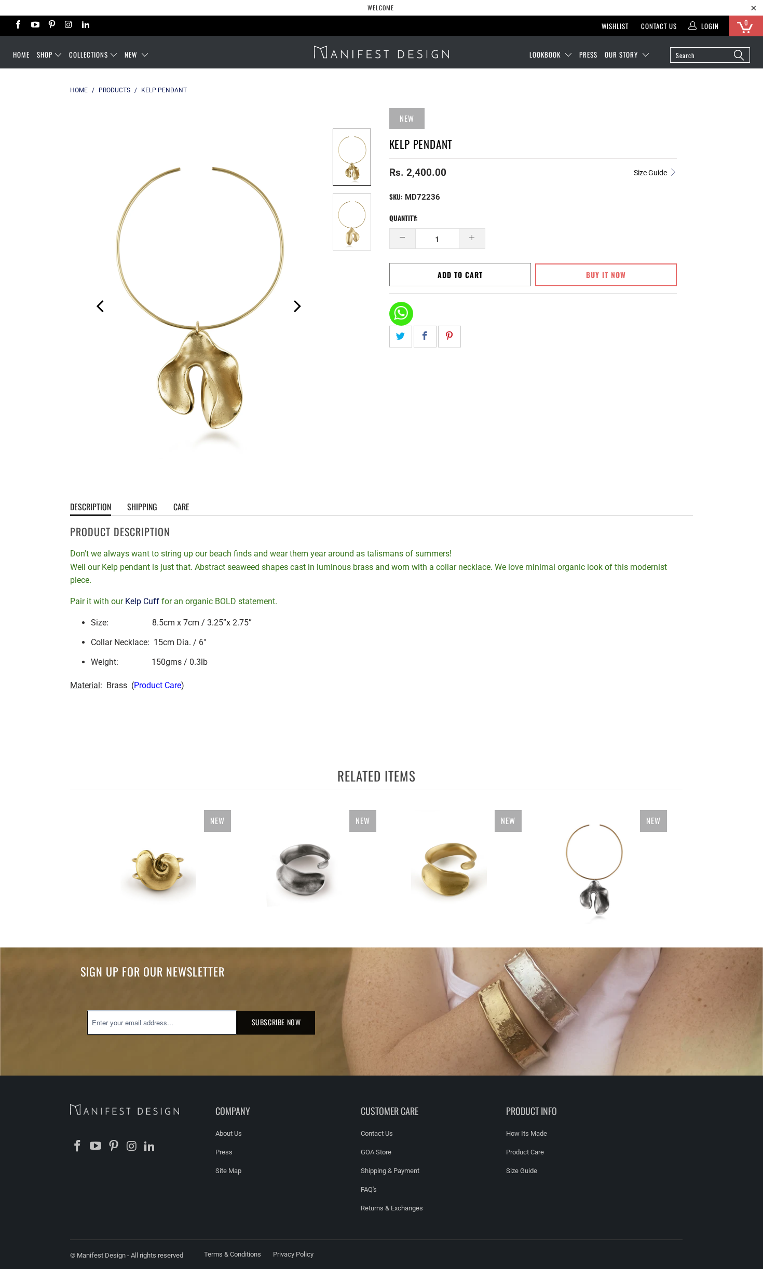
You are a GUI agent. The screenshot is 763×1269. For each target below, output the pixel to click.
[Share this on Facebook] (425, 336)
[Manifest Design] (381, 52)
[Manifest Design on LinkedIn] (85, 26)
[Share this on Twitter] (400, 336)
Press (224, 1152)
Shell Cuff (158, 867)
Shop (44, 54)
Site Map (228, 1171)
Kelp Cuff (142, 601)
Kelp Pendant (594, 867)
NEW (132, 54)
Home (21, 54)
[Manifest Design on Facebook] (17, 26)
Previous (96, 304)
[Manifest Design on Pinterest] (51, 26)
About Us (228, 1133)
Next (296, 304)
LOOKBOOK (546, 54)
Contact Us (659, 26)
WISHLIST (615, 26)
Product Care (157, 685)
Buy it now (606, 274)
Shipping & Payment (390, 1171)
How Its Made (526, 1133)
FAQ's (369, 1189)
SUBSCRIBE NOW (276, 1021)
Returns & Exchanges (392, 1208)
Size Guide (651, 173)
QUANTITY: (403, 218)
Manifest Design (101, 1255)
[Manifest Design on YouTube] (34, 26)
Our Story (622, 54)
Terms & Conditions (232, 1254)
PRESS (588, 54)
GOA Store (376, 1152)
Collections (88, 54)
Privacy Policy (293, 1254)
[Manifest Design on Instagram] (68, 26)
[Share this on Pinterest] (449, 336)
